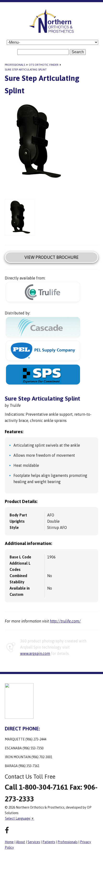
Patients (48, 842)
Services (34, 842)
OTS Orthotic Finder (43, 64)
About (20, 842)
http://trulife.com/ (65, 621)
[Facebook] (7, 830)
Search (78, 52)
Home (9, 842)
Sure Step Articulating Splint (26, 69)
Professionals (15, 64)
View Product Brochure (51, 257)
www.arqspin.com (35, 653)
